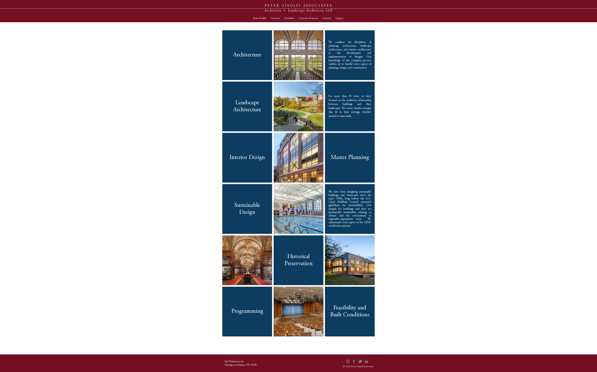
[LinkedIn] (366, 361)
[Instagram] (347, 361)
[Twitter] (360, 361)
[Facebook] (354, 361)
